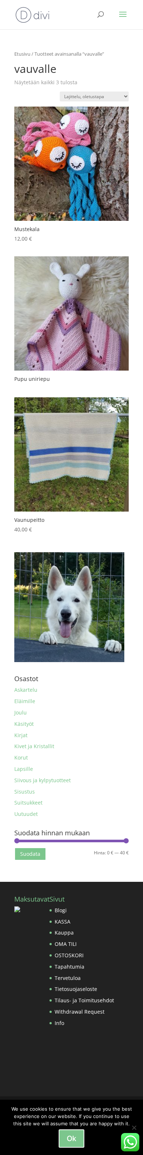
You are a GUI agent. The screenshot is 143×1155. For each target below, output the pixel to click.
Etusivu (22, 54)
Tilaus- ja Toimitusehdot (84, 1000)
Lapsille (23, 768)
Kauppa (64, 932)
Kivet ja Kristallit (34, 746)
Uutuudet (26, 813)
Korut (21, 757)
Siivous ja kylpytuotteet (42, 780)
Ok (71, 1138)
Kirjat (20, 735)
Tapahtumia (69, 966)
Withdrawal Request (79, 1011)
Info (59, 1023)
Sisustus (24, 791)
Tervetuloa (68, 977)
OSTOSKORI (69, 955)
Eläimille (24, 701)
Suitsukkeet (28, 802)
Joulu (20, 712)
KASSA (62, 921)
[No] (134, 1127)
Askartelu (25, 689)
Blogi (61, 910)
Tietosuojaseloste (76, 988)
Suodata (30, 853)
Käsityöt (24, 723)
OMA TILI (66, 943)
